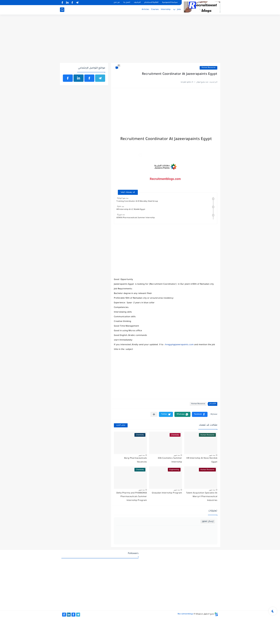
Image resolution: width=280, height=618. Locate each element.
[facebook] (72, 3)
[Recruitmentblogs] (202, 7)
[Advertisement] (140, 40)
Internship (165, 9)
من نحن (117, 2)
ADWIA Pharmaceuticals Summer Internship (135, 218)
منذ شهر (122, 214)
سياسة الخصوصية (170, 2)
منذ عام (121, 206)
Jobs (179, 9)
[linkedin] (67, 3)
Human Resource (208, 68)
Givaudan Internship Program (167, 493)
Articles (145, 9)
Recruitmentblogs (185, 614)
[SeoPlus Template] (216, 614)
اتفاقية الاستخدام (151, 2)
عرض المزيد (120, 425)
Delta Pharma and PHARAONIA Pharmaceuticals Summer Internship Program (131, 497)
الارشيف (137, 2)
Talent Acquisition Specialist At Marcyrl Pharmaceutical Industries (201, 497)
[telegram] (77, 3)
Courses (155, 9)
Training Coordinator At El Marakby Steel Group (137, 201)
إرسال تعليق (208, 521)
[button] (200, 414)
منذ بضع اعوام (123, 198)
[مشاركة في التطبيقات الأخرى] (154, 414)
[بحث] (62, 9)
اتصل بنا (126, 2)
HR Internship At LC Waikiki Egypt (130, 210)
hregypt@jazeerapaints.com (179, 345)
